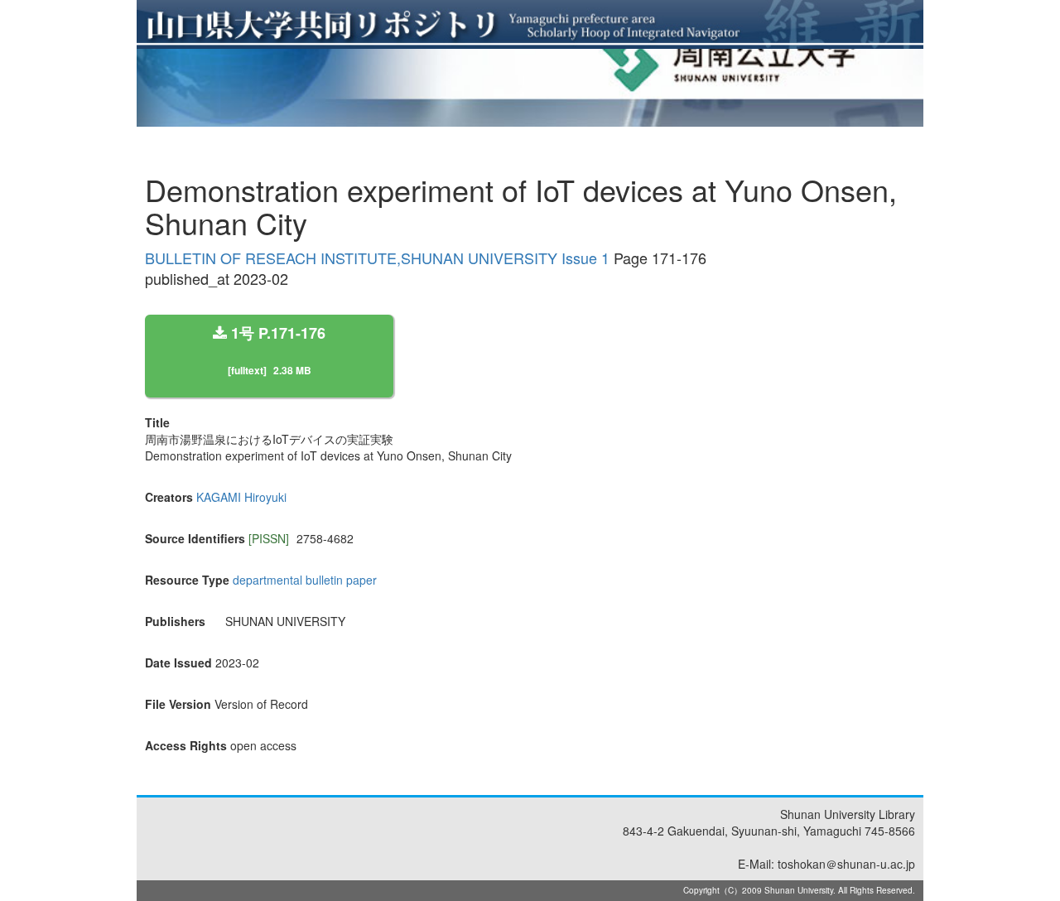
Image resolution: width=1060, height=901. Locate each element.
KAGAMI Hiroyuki (241, 497)
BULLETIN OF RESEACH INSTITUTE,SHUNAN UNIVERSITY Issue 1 (377, 257)
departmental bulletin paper (305, 579)
